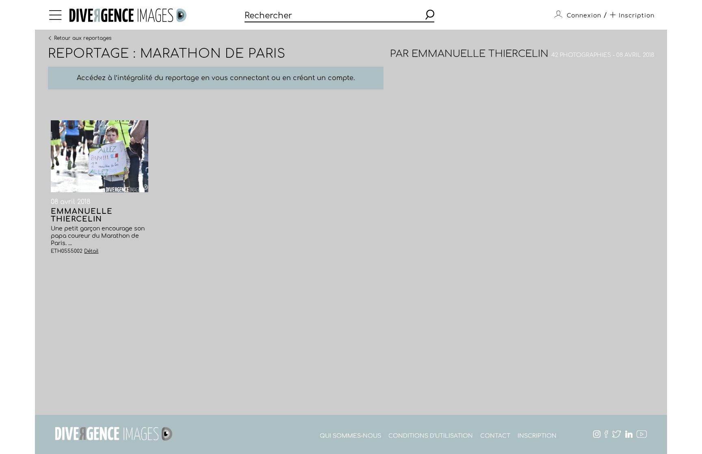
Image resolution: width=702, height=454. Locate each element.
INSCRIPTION (537, 436)
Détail (91, 251)
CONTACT (495, 436)
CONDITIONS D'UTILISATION (430, 436)
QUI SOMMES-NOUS (350, 436)
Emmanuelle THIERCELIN (480, 53)
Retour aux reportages (82, 37)
